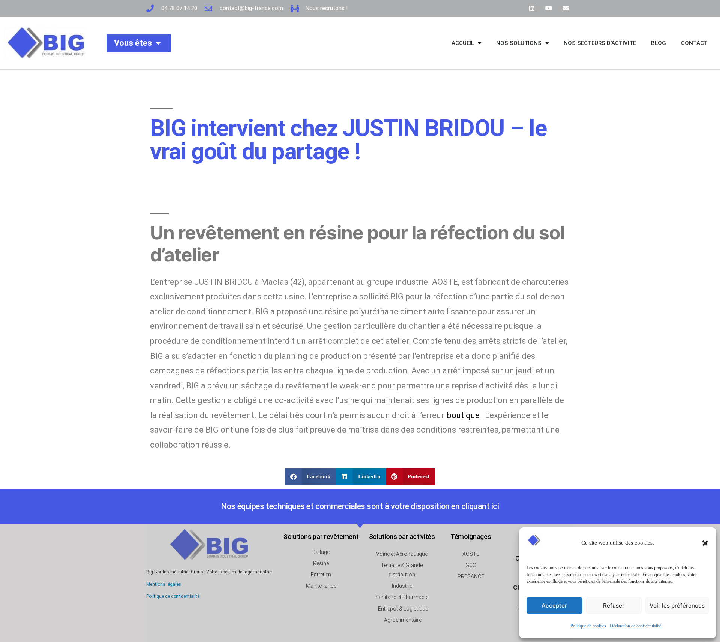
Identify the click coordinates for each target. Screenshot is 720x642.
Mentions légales (163, 584)
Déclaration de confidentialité (635, 626)
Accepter (554, 605)
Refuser (613, 605)
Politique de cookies (588, 626)
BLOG (658, 43)
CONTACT (694, 43)
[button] (705, 543)
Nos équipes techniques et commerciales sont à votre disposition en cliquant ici (360, 506)
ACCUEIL (463, 43)
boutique (463, 415)
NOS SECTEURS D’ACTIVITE (600, 43)
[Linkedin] (532, 8)
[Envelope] (565, 8)
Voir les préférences (677, 605)
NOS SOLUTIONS (519, 43)
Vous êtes (133, 43)
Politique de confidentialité (173, 596)
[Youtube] (548, 8)
